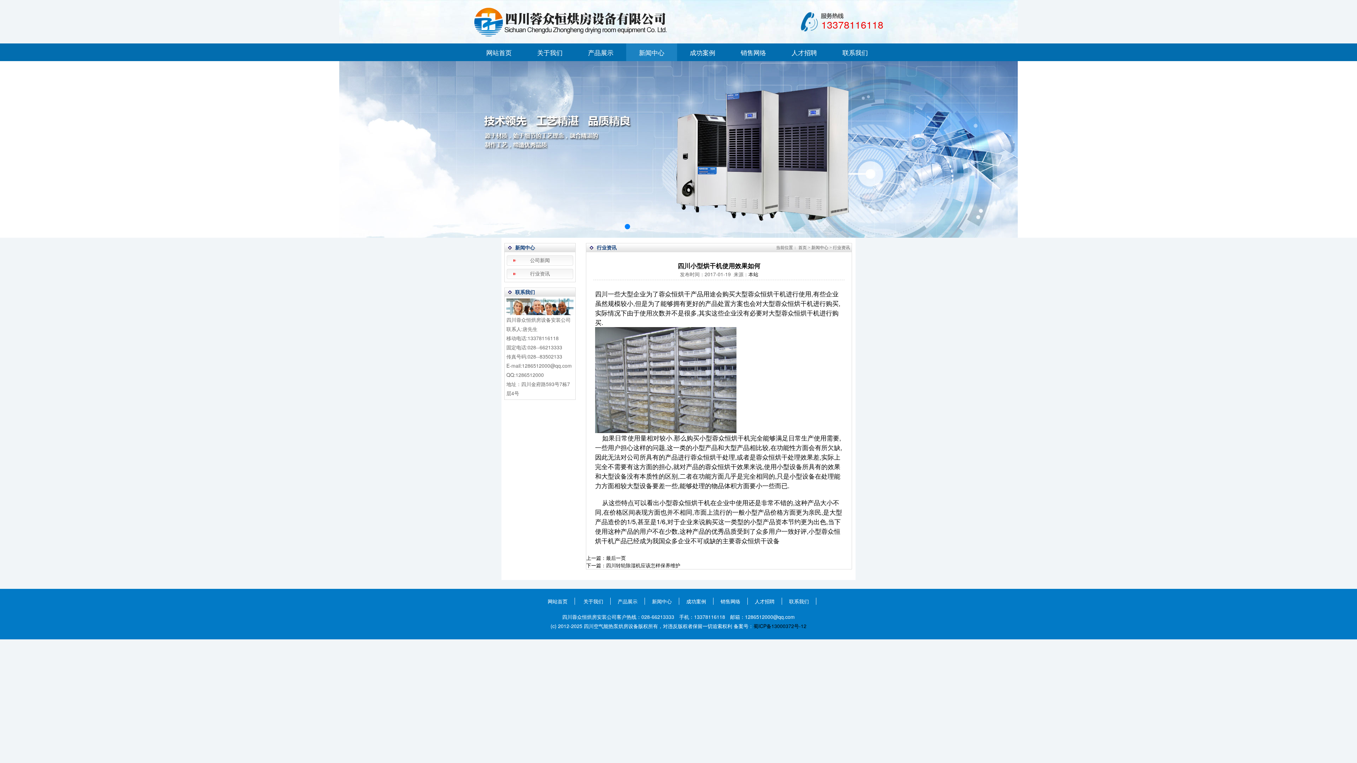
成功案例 (702, 52)
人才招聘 (804, 52)
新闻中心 (651, 52)
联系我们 (855, 52)
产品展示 (600, 52)
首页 (802, 247)
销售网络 (753, 52)
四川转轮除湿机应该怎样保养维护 (643, 565)
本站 (753, 274)
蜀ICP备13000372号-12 (779, 625)
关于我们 (550, 52)
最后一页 (616, 557)
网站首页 (499, 52)
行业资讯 (540, 274)
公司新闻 (540, 260)
